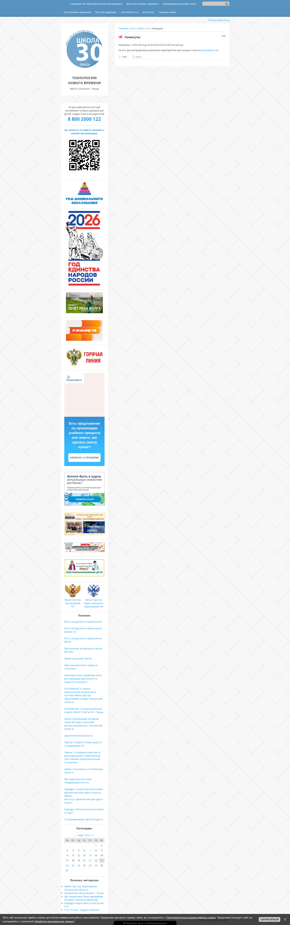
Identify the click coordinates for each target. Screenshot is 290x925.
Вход (226, 20)
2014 (133, 28)
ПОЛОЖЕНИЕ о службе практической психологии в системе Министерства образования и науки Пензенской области (83, 695)
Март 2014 (84, 835)
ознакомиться (209, 50)
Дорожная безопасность (78, 735)
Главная (123, 28)
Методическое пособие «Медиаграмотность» (78, 781)
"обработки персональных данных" (54, 921)
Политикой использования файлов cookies (191, 917)
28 (90, 865)
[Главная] (84, 70)
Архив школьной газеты (78, 658)
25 (73, 865)
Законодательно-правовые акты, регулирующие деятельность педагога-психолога (83, 679)
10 (67, 855)
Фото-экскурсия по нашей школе (83, 621)
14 (90, 855)
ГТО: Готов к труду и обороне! (81, 909)
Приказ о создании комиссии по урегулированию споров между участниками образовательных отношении (82, 757)
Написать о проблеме (84, 457)
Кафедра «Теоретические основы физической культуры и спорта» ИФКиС (83, 792)
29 (96, 865)
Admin (138, 56)
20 (84, 860)
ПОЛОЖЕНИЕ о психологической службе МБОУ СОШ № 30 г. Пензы (83, 710)
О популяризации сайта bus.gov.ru (83, 819)
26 (78, 865)
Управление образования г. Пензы (84, 893)
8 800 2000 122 (84, 119)
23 (148, 28)
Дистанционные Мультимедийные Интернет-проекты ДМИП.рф (83, 898)
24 (67, 865)
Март (141, 28)
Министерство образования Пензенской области (80, 888)
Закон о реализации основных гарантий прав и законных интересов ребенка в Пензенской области (83, 723)
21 (90, 860)
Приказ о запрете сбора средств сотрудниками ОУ (83, 744)
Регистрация (215, 20)
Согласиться (269, 919)
